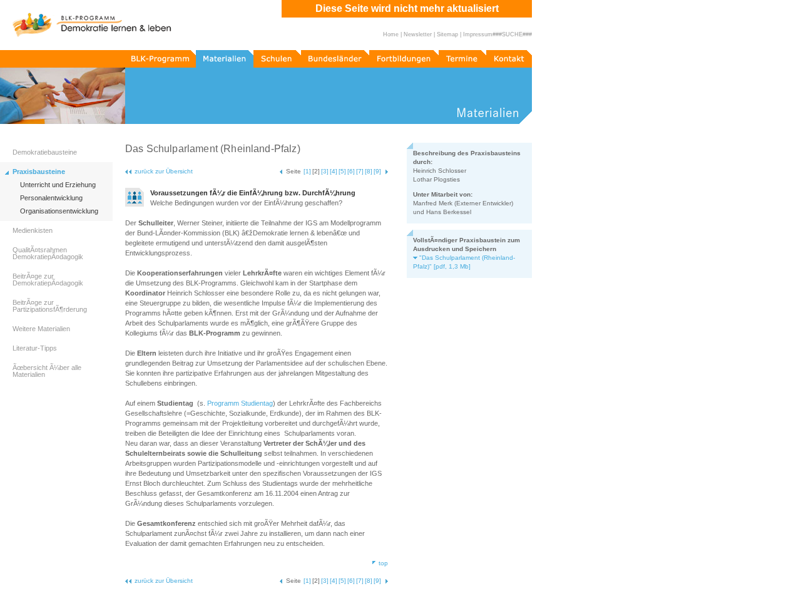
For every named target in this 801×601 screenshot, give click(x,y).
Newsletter (418, 34)
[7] (360, 171)
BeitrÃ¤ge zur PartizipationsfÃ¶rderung (50, 306)
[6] (351, 171)
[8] (368, 171)
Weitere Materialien (41, 328)
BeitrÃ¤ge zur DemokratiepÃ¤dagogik (48, 279)
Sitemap (447, 34)
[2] (316, 171)
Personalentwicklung (51, 198)
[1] (307, 171)
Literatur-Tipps (35, 348)
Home (391, 34)
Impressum (477, 34)
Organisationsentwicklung (59, 211)
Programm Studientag (240, 403)
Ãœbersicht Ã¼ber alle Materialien (47, 371)
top (383, 563)
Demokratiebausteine (45, 152)
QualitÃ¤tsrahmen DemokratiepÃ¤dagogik (48, 253)
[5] (342, 171)
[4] (333, 171)
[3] (325, 171)
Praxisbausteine (39, 171)
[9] (377, 171)
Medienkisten (33, 230)
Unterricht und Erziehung (58, 185)
